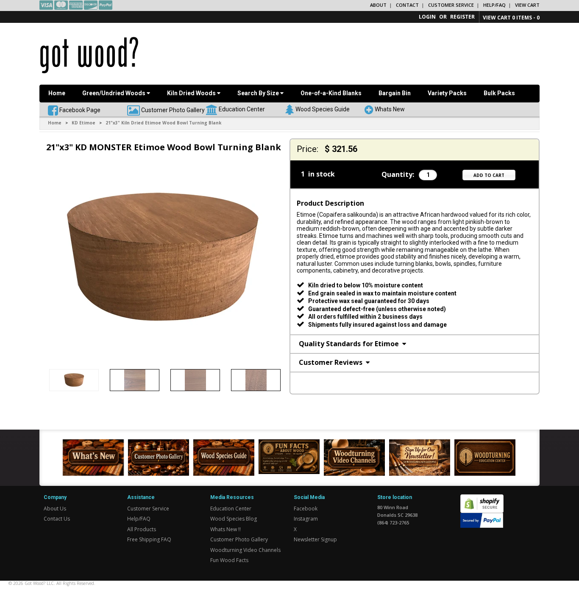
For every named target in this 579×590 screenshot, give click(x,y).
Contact (407, 5)
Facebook (305, 508)
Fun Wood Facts (229, 560)
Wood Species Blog (233, 518)
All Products (141, 529)
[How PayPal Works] (481, 519)
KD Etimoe (83, 123)
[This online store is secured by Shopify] (482, 498)
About (378, 5)
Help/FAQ (494, 5)
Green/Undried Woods (114, 93)
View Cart (527, 5)
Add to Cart (488, 175)
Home (56, 93)
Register (462, 16)
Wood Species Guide (322, 108)
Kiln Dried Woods (192, 93)
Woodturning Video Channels (245, 550)
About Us (55, 508)
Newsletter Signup (315, 539)
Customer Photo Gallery (173, 109)
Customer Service (451, 5)
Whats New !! (225, 529)
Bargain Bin (395, 93)
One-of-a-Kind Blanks (331, 93)
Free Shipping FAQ (149, 539)
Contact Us (57, 518)
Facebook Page (79, 109)
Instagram (306, 518)
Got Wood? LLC (39, 583)
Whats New (390, 108)
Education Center (242, 108)
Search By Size (258, 93)
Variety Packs (447, 93)
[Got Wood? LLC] (89, 55)
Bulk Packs (499, 93)
